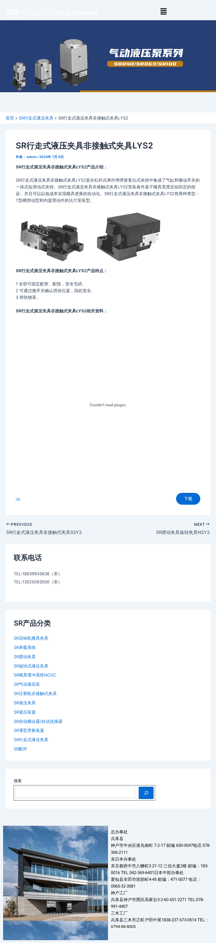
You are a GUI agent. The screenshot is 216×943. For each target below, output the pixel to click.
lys (18, 499)
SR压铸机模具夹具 (31, 638)
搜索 (18, 780)
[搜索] (146, 793)
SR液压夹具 (25, 702)
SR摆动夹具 (25, 656)
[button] (163, 12)
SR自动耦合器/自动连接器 (38, 721)
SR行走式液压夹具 (31, 739)
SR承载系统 (25, 647)
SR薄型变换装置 (29, 730)
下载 (188, 498)
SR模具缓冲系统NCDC (35, 675)
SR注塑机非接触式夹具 (35, 693)
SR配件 (20, 749)
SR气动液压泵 (27, 684)
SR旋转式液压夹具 (31, 666)
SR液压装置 (25, 712)
